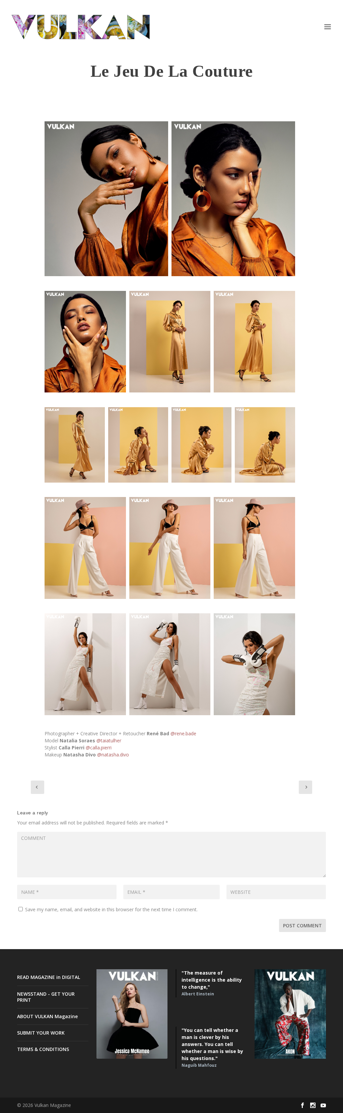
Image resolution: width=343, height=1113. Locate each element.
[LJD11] (233, 198)
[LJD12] (106, 198)
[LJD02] (254, 342)
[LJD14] (169, 664)
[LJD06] (201, 445)
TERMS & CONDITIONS (43, 1049)
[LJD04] (138, 445)
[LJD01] (169, 342)
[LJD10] (85, 342)
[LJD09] (254, 548)
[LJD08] (169, 548)
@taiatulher (108, 740)
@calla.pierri (99, 747)
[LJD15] (254, 664)
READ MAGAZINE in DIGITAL (48, 977)
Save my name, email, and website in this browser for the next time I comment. (111, 909)
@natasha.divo (113, 754)
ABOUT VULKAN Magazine (47, 1016)
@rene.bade (183, 733)
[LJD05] (265, 445)
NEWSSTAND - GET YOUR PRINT (46, 997)
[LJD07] (85, 548)
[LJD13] (85, 664)
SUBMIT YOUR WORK (41, 1033)
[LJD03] (75, 445)
